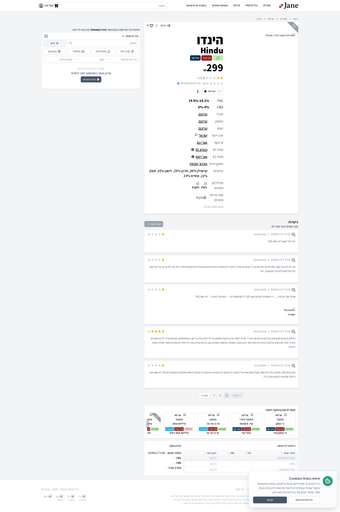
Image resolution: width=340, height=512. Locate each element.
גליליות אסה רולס (179, 431)
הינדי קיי (246, 431)
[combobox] (104, 59)
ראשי (295, 18)
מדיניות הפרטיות (304, 500)
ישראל (203, 135)
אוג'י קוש (201, 156)
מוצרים (283, 18)
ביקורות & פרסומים (196, 5)
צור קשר (239, 489)
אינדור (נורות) (198, 163)
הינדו (259, 18)
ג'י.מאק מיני (280, 431)
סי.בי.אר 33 (212, 431)
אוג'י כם (202, 142)
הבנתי (270, 500)
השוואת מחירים (220, 5)
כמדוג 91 (201, 149)
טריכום (271, 18)
